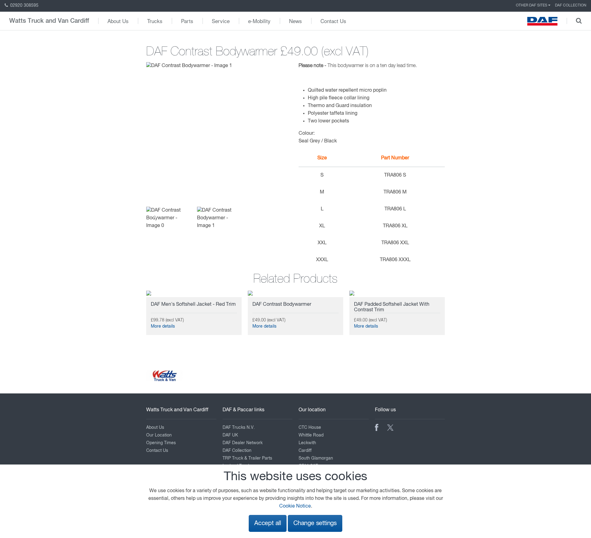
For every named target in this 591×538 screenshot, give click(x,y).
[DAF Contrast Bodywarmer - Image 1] (189, 66)
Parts (187, 21)
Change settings (315, 523)
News (295, 21)
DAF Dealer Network (243, 443)
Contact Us (333, 21)
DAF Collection (570, 5)
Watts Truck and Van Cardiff (49, 21)
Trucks (155, 21)
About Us (118, 21)
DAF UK (230, 435)
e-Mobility (259, 21)
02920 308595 (23, 5)
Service (221, 21)
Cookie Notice (295, 506)
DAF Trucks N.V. (239, 427)
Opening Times (161, 443)
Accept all (267, 523)
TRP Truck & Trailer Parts (247, 458)
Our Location (159, 435)
